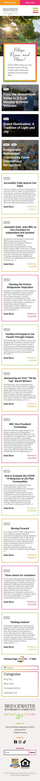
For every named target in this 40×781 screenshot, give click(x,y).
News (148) (9, 684)
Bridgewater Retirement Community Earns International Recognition (16, 157)
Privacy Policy (16, 775)
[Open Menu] (35, 12)
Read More (9, 207)
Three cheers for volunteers (20, 575)
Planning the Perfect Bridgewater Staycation (20, 286)
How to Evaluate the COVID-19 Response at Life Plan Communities (20, 478)
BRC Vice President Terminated (20, 425)
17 (30, 658)
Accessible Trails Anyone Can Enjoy (20, 184)
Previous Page (10, 658)
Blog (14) (8, 679)
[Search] (5, 668)
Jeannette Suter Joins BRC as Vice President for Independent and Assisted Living (20, 231)
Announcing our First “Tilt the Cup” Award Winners (20, 379)
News (6, 145)
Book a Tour (30, 2)
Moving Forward (20, 528)
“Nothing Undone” (20, 622)
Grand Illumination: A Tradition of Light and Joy (19, 128)
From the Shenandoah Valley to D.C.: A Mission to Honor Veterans (19, 100)
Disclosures (25, 775)
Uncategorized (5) (12, 688)
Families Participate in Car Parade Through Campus (20, 335)
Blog (6, 89)
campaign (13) (10, 693)
